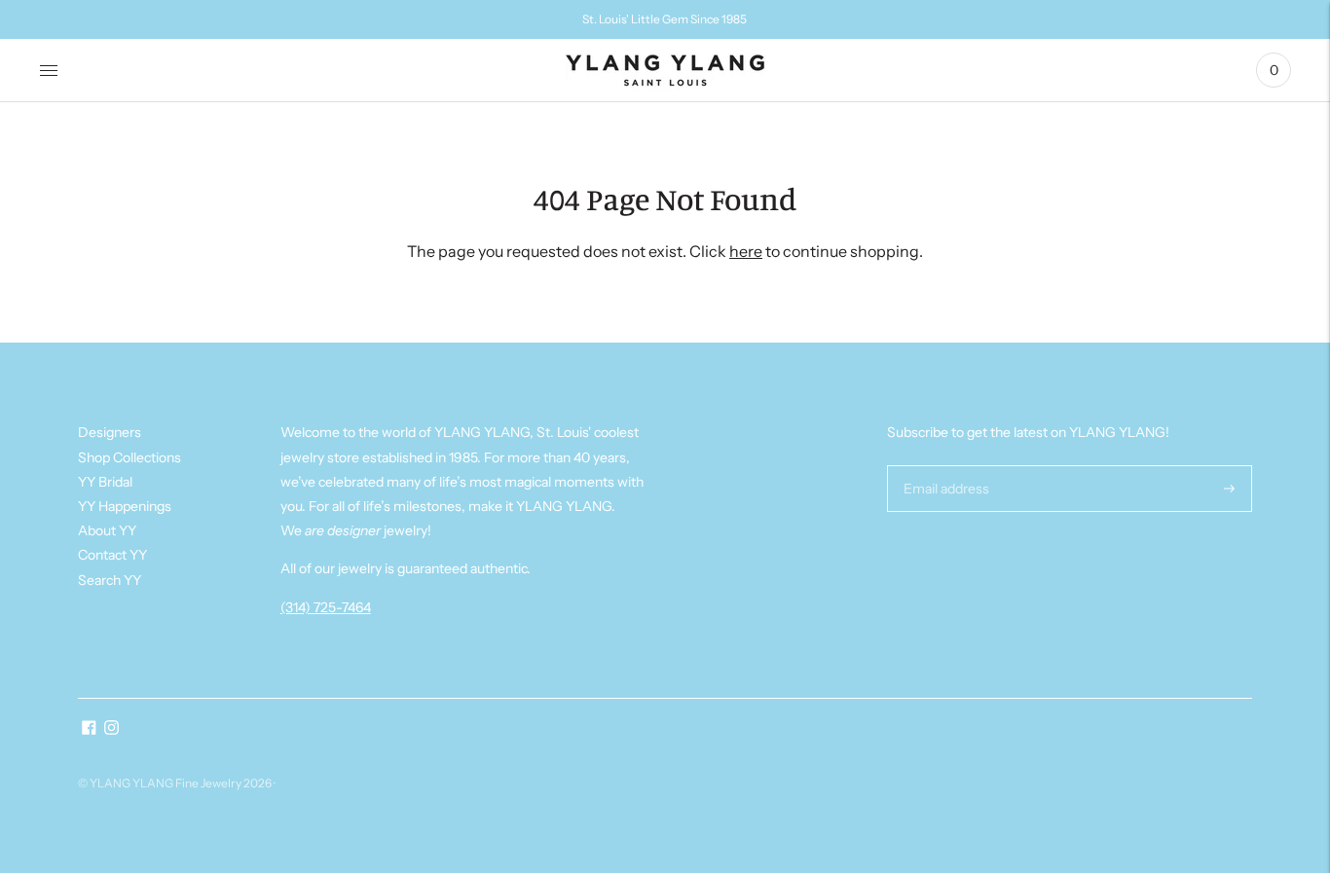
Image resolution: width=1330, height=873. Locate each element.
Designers (109, 432)
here (745, 251)
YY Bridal (105, 482)
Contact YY (112, 555)
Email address (943, 464)
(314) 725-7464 (325, 607)
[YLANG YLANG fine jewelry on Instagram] (111, 730)
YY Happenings (124, 506)
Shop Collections (129, 457)
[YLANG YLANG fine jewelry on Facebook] (89, 730)
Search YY (109, 580)
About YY (107, 530)
